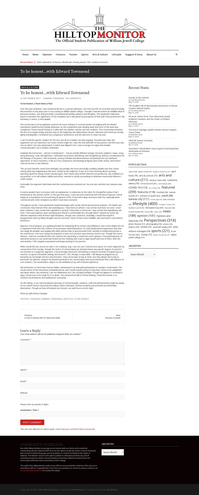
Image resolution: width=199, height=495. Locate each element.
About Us (151, 54)
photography (154, 224)
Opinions (47, 54)
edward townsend (51, 298)
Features (60, 54)
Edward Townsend (53, 98)
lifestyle (68, 298)
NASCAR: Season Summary (140, 140)
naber (158, 212)
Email (23, 381)
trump (146, 234)
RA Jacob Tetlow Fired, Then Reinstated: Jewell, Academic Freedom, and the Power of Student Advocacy (149, 119)
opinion (146, 216)
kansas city (139, 199)
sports (160, 230)
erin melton (154, 188)
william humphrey (161, 235)
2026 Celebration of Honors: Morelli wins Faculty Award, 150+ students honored (72, 62)
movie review (136, 211)
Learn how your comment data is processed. (75, 429)
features (146, 192)
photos (168, 224)
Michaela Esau (154, 207)
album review (145, 171)
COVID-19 (138, 187)
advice (133, 171)
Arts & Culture (100, 54)
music (149, 211)
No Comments (73, 98)
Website (23, 393)
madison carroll (136, 208)
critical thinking (30, 298)
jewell (167, 195)
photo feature (137, 224)
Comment (25, 339)
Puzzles (73, 54)
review (145, 226)
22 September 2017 (30, 98)
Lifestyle (116, 54)
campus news (157, 180)
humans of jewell (150, 195)
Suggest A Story (134, 54)
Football (162, 192)
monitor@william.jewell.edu (31, 470)
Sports (84, 54)
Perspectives (160, 220)
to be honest (81, 298)
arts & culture (148, 175)
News (35, 54)
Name (23, 369)
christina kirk (148, 183)
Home (25, 54)
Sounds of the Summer (139, 97)
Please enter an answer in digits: (34, 404)
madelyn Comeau (167, 204)
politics (134, 227)
